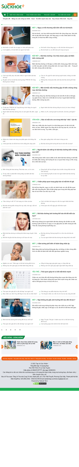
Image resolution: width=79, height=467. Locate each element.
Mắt (34, 28)
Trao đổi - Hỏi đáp (49, 15)
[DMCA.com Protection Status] (39, 383)
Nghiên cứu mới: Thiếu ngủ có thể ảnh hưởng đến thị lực (19, 263)
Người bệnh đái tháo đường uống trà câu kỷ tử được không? (58, 107)
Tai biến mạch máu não (43, 18)
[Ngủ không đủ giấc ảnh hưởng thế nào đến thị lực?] (15, 307)
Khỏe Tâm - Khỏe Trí (30, 358)
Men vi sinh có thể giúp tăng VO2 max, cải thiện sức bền (26, 342)
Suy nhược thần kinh (59, 18)
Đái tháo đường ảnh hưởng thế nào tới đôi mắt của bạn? (57, 143)
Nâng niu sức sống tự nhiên (21, 18)
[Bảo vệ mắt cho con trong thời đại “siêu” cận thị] (15, 127)
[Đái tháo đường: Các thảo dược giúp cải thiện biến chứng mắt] (15, 63)
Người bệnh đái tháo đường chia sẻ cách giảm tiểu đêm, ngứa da (20, 112)
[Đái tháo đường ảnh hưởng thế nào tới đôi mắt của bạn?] (15, 221)
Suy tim (69, 18)
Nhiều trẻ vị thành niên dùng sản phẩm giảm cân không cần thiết (19, 140)
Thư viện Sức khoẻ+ (64, 15)
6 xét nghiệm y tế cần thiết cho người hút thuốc (16, 50)
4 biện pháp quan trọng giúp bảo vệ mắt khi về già (56, 181)
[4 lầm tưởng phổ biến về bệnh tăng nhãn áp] (15, 251)
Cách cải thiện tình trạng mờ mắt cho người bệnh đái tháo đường (57, 202)
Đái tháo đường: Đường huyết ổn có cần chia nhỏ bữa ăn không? (57, 234)
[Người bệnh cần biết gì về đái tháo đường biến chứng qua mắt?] (15, 157)
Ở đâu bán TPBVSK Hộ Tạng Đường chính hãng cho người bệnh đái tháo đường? (19, 108)
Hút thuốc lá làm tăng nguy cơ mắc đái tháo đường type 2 (57, 47)
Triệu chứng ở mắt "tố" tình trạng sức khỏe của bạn (17, 201)
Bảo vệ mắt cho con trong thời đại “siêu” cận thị (58, 119)
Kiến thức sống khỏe (16, 15)
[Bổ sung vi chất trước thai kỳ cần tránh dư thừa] (46, 346)
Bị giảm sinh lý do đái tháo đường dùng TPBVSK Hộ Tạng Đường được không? (19, 80)
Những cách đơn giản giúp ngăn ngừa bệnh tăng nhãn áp (57, 265)
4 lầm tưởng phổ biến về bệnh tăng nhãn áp (54, 243)
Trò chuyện (49, 358)
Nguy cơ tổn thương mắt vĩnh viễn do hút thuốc (55, 28)
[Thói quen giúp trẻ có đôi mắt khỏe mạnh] (15, 279)
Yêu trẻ (35, 272)
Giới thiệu (69, 358)
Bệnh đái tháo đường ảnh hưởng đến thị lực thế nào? (18, 319)
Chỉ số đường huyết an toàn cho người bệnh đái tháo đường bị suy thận (58, 174)
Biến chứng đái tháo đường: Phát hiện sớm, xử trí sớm (18, 169)
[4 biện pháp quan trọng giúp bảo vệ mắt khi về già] (15, 189)
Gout (33, 18)
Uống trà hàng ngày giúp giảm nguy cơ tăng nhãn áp (55, 263)
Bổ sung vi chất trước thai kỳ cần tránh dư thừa (63, 342)
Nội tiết (35, 56)
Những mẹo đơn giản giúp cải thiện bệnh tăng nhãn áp (18, 265)
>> (20, 330)
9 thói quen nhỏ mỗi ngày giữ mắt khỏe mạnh (53, 205)
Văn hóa (36, 119)
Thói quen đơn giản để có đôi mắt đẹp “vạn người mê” (18, 291)
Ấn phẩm (64, 358)
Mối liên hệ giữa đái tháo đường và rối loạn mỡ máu (17, 237)
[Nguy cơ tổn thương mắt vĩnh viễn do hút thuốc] (15, 35)
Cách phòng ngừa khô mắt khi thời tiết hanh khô (54, 324)
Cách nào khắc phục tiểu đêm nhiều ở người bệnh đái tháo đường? (19, 76)
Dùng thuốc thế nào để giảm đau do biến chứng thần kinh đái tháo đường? (58, 170)
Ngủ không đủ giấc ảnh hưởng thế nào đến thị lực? (56, 300)
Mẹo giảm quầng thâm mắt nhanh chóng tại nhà (54, 139)
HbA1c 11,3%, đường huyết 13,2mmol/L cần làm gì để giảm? (58, 111)
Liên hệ (74, 358)
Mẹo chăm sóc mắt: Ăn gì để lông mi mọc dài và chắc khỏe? (20, 294)
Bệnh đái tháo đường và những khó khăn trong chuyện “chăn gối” (20, 234)
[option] (22, 345)
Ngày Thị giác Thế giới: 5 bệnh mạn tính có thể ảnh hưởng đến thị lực (57, 320)
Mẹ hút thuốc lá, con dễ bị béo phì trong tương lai (55, 50)
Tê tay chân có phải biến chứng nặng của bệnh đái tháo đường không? (18, 174)
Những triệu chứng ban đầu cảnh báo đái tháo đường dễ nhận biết (58, 80)
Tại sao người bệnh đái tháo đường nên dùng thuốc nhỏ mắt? (58, 237)
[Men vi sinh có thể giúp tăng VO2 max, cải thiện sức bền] (10, 345)
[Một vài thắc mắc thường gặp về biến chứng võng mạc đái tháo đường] (15, 95)
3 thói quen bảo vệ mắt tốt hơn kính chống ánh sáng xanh (19, 143)
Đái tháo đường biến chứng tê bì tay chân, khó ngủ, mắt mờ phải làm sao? (20, 206)
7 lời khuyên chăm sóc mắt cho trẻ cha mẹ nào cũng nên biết (58, 294)
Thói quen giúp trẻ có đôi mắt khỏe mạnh (56, 272)
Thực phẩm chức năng (33, 15)
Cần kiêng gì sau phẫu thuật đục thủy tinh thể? (54, 291)
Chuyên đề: (7, 18)
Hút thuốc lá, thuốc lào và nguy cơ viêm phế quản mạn (18, 47)
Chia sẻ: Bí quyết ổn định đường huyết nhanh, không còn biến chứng (58, 76)
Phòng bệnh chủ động (41, 358)
